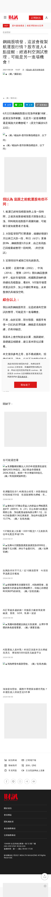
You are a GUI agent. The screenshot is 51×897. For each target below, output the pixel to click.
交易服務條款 (10, 835)
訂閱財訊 (36, 17)
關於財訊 (8, 808)
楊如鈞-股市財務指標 (35, 70)
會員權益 (8, 815)
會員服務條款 (10, 828)
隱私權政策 (22, 376)
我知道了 (25, 384)
